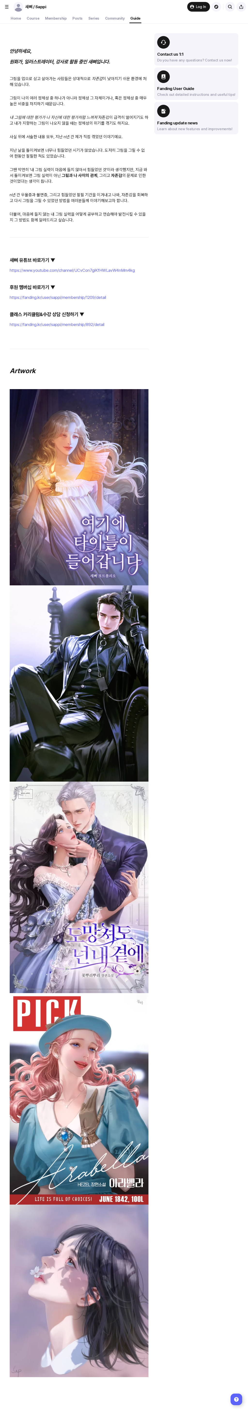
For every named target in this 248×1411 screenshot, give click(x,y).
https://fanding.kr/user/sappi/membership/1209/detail (58, 297)
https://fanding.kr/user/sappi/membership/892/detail (57, 324)
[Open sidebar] (7, 7)
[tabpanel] (124, 717)
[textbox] (79, 718)
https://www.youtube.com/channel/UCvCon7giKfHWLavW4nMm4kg (72, 270)
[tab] (16, 18)
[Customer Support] (236, 1399)
